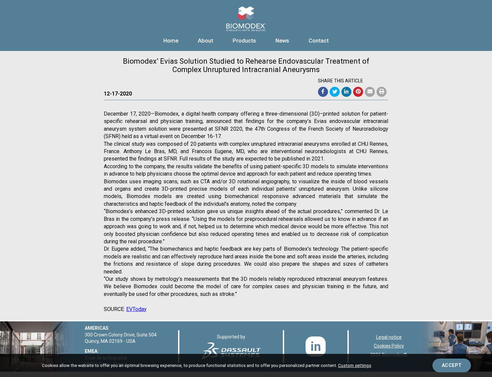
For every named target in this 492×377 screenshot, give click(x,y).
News (282, 40)
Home (170, 40)
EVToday (136, 309)
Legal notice (389, 337)
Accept (452, 365)
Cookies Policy (389, 346)
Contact (319, 40)
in (316, 346)
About (205, 40)
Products (244, 40)
